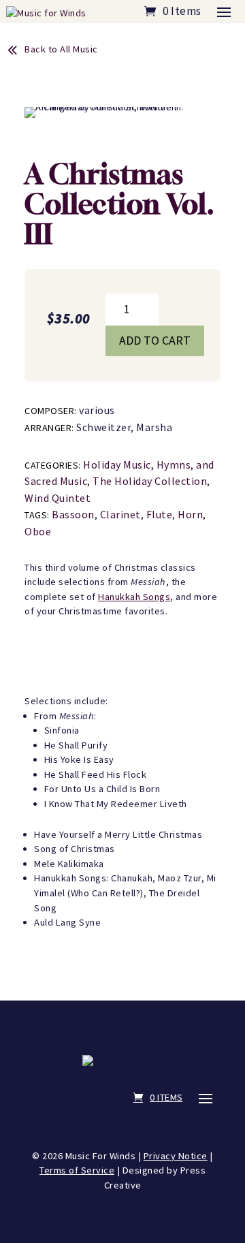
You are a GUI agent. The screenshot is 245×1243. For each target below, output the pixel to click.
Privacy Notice (176, 1156)
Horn (190, 514)
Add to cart (155, 340)
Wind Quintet (57, 498)
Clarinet (120, 514)
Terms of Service (76, 1170)
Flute (159, 514)
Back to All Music (61, 49)
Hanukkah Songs (134, 597)
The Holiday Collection (150, 481)
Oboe (37, 531)
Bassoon (73, 514)
